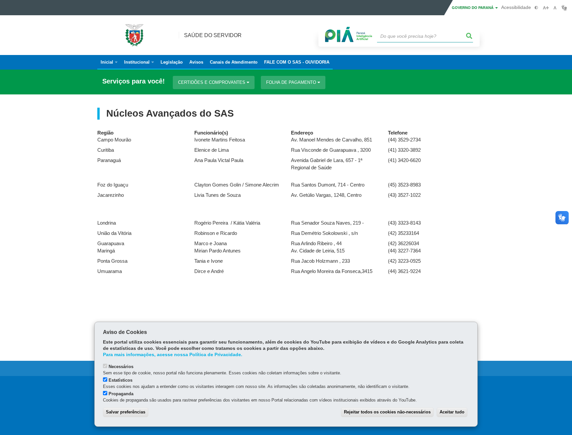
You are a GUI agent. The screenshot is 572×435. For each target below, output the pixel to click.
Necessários (121, 366)
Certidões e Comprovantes (212, 82)
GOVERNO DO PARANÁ (473, 8)
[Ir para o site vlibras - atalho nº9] (564, 8)
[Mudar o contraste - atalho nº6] (536, 8)
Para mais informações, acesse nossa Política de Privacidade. (172, 354)
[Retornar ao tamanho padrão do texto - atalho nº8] (555, 8)
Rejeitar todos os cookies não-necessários (387, 411)
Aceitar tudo (452, 411)
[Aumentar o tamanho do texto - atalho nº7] (545, 8)
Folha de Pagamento (291, 82)
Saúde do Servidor (213, 35)
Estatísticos (120, 380)
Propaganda (121, 393)
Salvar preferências (125, 411)
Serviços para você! (133, 81)
